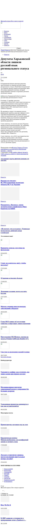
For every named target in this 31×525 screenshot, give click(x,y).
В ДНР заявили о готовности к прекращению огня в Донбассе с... (13, 519)
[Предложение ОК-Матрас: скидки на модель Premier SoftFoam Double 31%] (5, 333)
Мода (5, 32)
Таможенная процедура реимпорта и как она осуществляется (14, 405)
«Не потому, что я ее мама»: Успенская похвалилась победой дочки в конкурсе (15, 231)
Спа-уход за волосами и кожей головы (15, 352)
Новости (6, 45)
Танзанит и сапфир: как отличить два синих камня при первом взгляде (15, 373)
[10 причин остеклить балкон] (5, 275)
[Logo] (11, 28)
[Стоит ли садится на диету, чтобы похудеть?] (5, 259)
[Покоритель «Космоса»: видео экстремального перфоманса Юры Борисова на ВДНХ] (10, 200)
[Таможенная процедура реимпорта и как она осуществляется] (5, 401)
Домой (3, 50)
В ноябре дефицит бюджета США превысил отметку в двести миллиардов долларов (14, 154)
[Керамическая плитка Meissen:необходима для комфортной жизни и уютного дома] (5, 434)
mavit (2, 74)
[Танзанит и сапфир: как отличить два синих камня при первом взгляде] (5, 368)
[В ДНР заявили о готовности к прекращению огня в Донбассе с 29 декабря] (5, 515)
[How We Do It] (5, 501)
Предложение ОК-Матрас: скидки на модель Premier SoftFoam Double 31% (15, 338)
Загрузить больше (6, 357)
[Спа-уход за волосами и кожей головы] (5, 348)
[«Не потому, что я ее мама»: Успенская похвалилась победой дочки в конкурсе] (10, 224)
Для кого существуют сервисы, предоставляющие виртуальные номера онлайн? (13, 457)
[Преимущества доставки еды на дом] (5, 421)
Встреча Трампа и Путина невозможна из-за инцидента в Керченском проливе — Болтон (14, 149)
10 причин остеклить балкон (11, 278)
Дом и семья (7, 39)
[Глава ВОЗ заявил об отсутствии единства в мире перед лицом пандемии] (5, 318)
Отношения (7, 37)
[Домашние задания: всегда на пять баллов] (5, 288)
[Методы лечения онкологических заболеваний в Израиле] (5, 303)
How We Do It (6, 505)
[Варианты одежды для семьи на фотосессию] (5, 244)
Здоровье (6, 42)
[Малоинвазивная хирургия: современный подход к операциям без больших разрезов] (5, 383)
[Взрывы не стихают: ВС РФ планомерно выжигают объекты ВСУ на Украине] (10, 175)
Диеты (6, 36)
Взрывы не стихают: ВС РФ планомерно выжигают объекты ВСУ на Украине (12, 182)
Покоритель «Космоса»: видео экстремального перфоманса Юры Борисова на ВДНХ (14, 207)
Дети (5, 40)
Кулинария (7, 34)
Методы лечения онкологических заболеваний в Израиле (13, 307)
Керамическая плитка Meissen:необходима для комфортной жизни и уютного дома (14, 440)
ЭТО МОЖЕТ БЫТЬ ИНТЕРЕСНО (12, 159)
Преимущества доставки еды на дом (14, 425)
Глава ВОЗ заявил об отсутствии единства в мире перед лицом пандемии (15, 322)
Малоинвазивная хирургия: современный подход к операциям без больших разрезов (15, 389)
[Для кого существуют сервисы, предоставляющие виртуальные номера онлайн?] (5, 451)
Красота (6, 31)
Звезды (6, 43)
